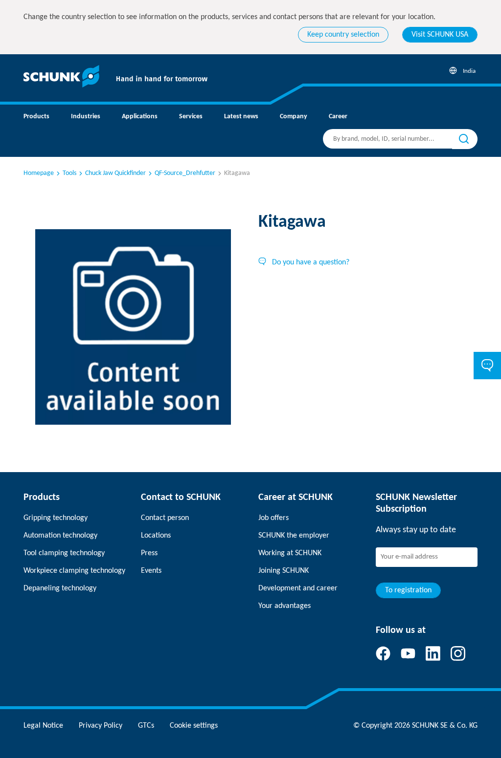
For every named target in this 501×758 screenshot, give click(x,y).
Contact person (165, 518)
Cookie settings (194, 726)
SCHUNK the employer (293, 536)
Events (151, 571)
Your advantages (284, 606)
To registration (408, 590)
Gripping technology (55, 518)
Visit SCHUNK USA (439, 35)
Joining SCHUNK (283, 571)
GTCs (146, 726)
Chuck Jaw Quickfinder (115, 173)
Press (149, 553)
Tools (69, 173)
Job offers (273, 518)
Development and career (298, 588)
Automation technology (60, 536)
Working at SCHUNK (289, 553)
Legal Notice (43, 726)
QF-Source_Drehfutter (185, 173)
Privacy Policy (100, 726)
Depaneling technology (59, 588)
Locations (156, 536)
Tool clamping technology (64, 553)
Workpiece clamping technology (74, 571)
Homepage (38, 173)
